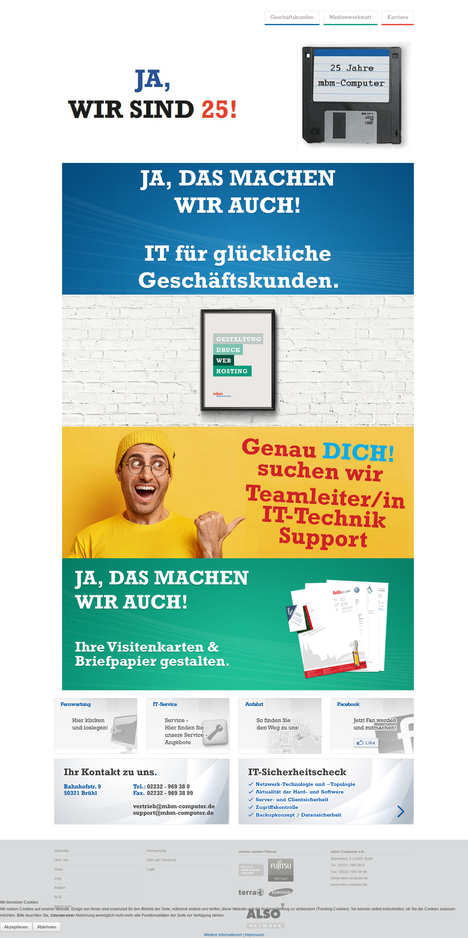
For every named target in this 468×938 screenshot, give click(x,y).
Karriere (397, 17)
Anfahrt (59, 888)
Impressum (254, 935)
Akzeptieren (16, 926)
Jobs (58, 878)
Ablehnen (46, 926)
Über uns (61, 860)
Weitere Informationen (223, 935)
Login (150, 869)
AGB (57, 897)
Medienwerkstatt (350, 17)
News (58, 869)
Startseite (61, 851)
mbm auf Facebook (161, 860)
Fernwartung (156, 851)
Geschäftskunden (292, 17)
